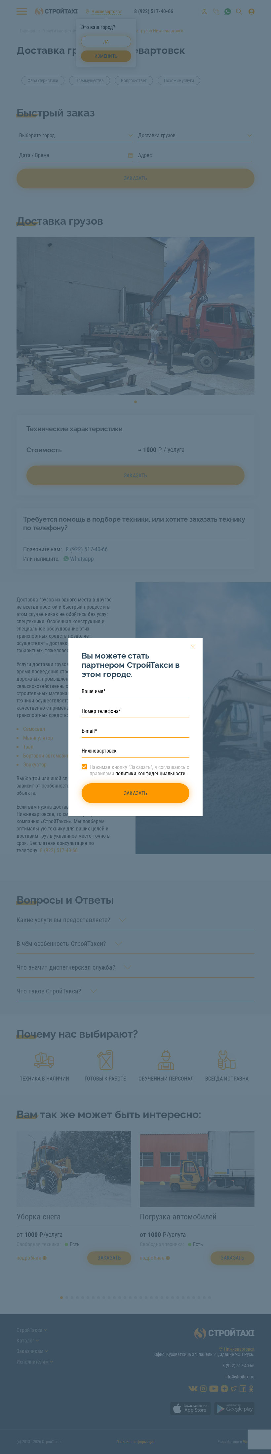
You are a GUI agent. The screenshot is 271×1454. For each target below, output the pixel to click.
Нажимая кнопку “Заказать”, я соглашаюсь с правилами (139, 770)
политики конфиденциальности (150, 773)
